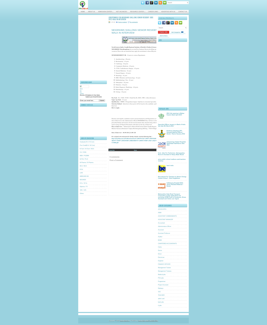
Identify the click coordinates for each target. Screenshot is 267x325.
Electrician (161, 257)
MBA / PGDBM (84, 155)
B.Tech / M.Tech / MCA (87, 149)
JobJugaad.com (125, 320)
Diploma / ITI (84, 186)
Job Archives (164, 36)
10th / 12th (83, 190)
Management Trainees (164, 271)
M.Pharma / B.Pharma (86, 162)
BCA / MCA (83, 166)
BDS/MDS (83, 179)
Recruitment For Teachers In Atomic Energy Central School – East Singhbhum (172, 177)
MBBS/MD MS (84, 176)
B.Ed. (81, 169)
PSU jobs (161, 278)
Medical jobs (162, 274)
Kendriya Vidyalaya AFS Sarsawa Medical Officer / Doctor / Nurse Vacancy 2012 (176, 132)
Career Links (153, 11)
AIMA (159, 212)
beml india (170, 165)
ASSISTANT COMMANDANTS (167, 216)
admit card (161, 298)
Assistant (161, 230)
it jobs (160, 305)
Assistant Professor (164, 233)
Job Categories (176, 32)
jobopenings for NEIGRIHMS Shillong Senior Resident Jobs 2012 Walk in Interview (130, 18)
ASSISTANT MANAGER (165, 219)
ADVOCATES (162, 209)
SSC (159, 291)
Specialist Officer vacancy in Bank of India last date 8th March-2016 (171, 125)
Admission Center (105, 12)
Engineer (160, 261)
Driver (160, 254)
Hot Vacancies (121, 11)
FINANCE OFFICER (164, 264)
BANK (160, 240)
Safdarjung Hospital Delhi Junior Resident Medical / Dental (175, 184)
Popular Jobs (164, 32)
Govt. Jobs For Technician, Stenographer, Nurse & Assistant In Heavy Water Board (171, 153)
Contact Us (182, 11)
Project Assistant (163, 285)
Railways (160, 288)
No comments (134, 22)
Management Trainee (164, 267)
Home (83, 11)
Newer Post (112, 150)
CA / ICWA (83, 152)
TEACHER (161, 295)
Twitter (82, 93)
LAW (81, 173)
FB (81, 92)
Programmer (161, 281)
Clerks (160, 247)
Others (82, 193)
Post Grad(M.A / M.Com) (87, 145)
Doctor (160, 250)
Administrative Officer (164, 226)
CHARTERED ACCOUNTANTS (167, 243)
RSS (81, 89)
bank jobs (161, 302)
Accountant (161, 223)
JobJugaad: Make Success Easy (148, 320)
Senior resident (122, 22)
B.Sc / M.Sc (83, 183)
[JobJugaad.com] (100, 5)
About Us (91, 11)
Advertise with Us (168, 11)
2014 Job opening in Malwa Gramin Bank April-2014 (175, 114)
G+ (81, 90)
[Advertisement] (93, 47)
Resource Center (137, 12)
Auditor (160, 236)
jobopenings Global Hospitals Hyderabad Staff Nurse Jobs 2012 (176, 143)
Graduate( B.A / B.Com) (87, 142)
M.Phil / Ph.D (84, 159)
